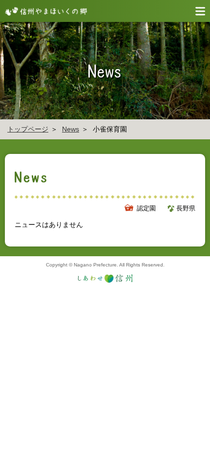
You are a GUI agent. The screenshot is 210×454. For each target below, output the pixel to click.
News (70, 129)
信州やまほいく (44, 11)
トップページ (27, 129)
